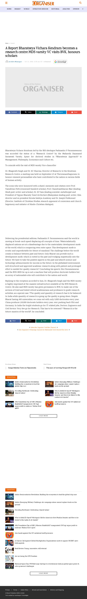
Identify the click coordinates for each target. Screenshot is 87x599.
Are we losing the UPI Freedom (26, 556)
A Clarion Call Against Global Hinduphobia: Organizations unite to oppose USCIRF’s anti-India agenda (46, 542)
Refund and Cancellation (39, 590)
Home (9, 9)
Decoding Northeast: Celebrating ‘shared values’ (26, 392)
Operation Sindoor (40, 9)
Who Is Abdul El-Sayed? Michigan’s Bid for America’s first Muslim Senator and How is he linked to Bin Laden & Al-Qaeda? (67, 394)
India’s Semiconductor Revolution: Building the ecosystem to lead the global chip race (27, 384)
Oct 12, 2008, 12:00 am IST (34, 62)
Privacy (7, 590)
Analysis (66, 9)
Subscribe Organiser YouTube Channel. (43, 328)
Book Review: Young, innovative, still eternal (30, 548)
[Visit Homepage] (43, 3)
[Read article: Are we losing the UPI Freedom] (9, 558)
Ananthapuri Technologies (21, 595)
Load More (43, 416)
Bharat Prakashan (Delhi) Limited (15, 593)
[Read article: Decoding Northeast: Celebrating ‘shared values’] (9, 393)
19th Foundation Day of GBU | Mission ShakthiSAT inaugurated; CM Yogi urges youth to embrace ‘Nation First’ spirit (28, 405)
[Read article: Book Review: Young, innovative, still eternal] (9, 551)
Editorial (55, 9)
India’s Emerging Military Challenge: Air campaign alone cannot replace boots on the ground (67, 384)
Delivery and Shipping (57, 590)
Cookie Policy (24, 590)
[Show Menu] (6, 3)
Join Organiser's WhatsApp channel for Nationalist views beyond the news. (43, 330)
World (26, 9)
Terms (15, 590)
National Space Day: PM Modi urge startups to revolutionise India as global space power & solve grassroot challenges (47, 565)
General (13, 43)
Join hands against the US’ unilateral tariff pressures (67, 403)
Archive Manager (15, 62)
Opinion (76, 9)
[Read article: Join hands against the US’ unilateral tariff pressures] (49, 404)
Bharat (18, 9)
